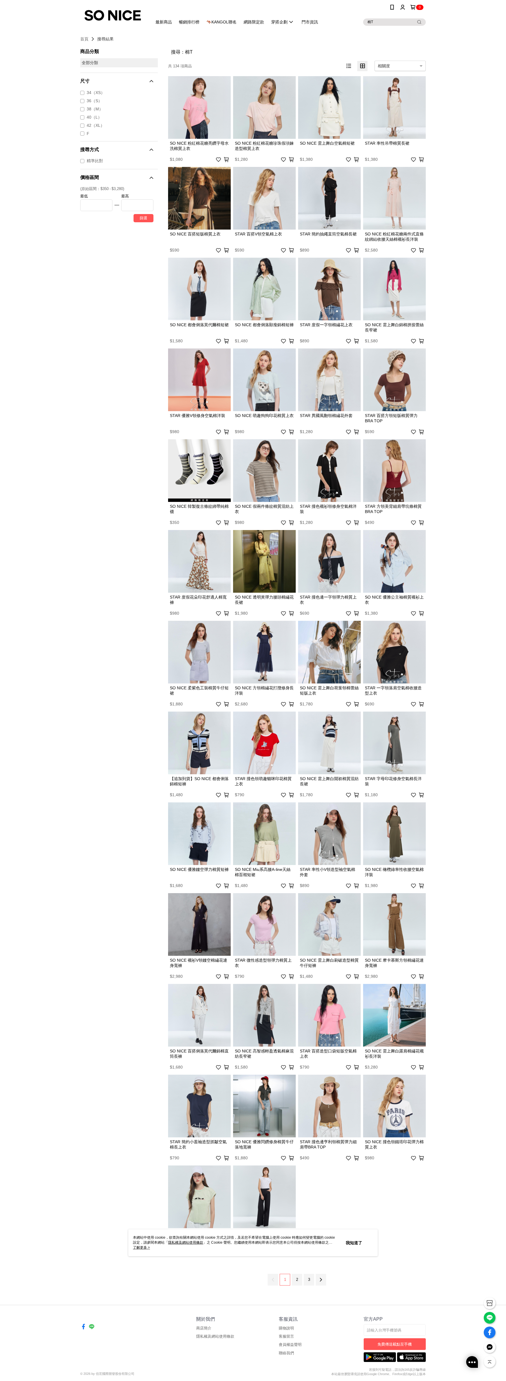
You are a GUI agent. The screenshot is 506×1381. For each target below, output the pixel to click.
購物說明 (286, 1328)
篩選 (143, 218)
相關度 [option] (384, 66)
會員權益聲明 (290, 1344)
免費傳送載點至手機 (394, 1344)
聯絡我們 (286, 1353)
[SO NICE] (112, 15)
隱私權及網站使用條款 (215, 1336)
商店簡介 (203, 1328)
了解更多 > (141, 1247)
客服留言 (286, 1336)
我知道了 (354, 1242)
